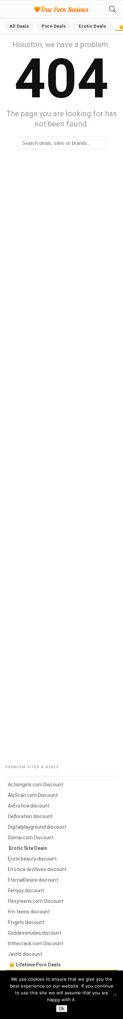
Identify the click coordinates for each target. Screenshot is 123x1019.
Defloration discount (30, 816)
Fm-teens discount (29, 911)
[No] (114, 994)
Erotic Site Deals (28, 848)
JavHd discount (25, 954)
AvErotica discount (29, 806)
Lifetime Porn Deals (38, 964)
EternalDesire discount (33, 880)
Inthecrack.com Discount (35, 943)
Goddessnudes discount (35, 933)
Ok (62, 1008)
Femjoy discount (26, 890)
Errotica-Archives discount (37, 869)
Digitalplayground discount (37, 827)
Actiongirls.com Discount (35, 784)
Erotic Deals (92, 26)
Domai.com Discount (31, 837)
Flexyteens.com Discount (36, 901)
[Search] (112, 9)
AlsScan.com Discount (33, 795)
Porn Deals (54, 26)
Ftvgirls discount (26, 922)
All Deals (19, 26)
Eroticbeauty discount (32, 858)
